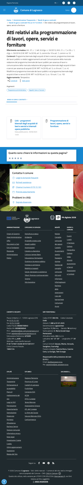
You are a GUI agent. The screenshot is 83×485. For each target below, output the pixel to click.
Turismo (27, 278)
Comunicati (59, 303)
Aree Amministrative (14, 237)
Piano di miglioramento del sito (13, 395)
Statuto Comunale (13, 430)
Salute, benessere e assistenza (36, 271)
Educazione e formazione (34, 258)
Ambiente (28, 237)
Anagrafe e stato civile (33, 240)
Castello (58, 247)
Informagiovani (60, 282)
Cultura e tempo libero (33, 254)
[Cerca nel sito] (73, 10)
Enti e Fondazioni (13, 247)
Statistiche (10, 450)
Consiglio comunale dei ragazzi (58, 240)
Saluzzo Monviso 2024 (33, 416)
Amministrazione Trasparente (25, 20)
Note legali (10, 437)
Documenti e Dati (13, 244)
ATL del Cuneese (31, 409)
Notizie (57, 233)
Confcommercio (30, 419)
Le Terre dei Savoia (31, 412)
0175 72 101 (14, 320)
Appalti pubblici (30, 244)
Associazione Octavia (32, 405)
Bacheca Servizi (12, 426)
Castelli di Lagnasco (32, 385)
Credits (9, 443)
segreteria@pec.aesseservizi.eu (57, 364)
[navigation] (4, 10)
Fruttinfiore (29, 388)
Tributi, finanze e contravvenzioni (36, 275)
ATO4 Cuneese (30, 399)
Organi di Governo (13, 233)
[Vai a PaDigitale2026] (63, 217)
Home (9, 20)
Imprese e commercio (32, 265)
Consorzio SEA (30, 392)
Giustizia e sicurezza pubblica (35, 261)
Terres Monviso (30, 402)
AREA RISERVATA (41, 481)
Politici (9, 258)
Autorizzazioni (30, 247)
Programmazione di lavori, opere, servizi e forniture (60, 123)
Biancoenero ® (59, 476)
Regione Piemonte (12, 3)
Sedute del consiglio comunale (58, 268)
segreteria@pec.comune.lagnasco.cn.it (25, 331)
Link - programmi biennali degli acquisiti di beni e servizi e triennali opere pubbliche (26, 125)
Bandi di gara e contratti (47, 20)
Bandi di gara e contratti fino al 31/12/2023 (25, 22)
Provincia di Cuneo (31, 381)
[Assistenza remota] (59, 473)
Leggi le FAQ (11, 402)
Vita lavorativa (30, 282)
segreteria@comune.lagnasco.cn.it (23, 333)
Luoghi (69, 239)
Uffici (8, 240)
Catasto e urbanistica (32, 251)
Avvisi (57, 306)
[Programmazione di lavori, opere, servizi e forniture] (46, 120)
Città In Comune (52, 473)
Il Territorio (70, 243)
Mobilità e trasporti (31, 268)
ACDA (27, 395)
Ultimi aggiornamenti (14, 447)
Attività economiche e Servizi (71, 263)
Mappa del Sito (12, 454)
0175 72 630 (14, 323)
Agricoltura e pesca (31, 233)
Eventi (69, 236)
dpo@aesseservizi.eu (55, 362)
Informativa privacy (14, 433)
